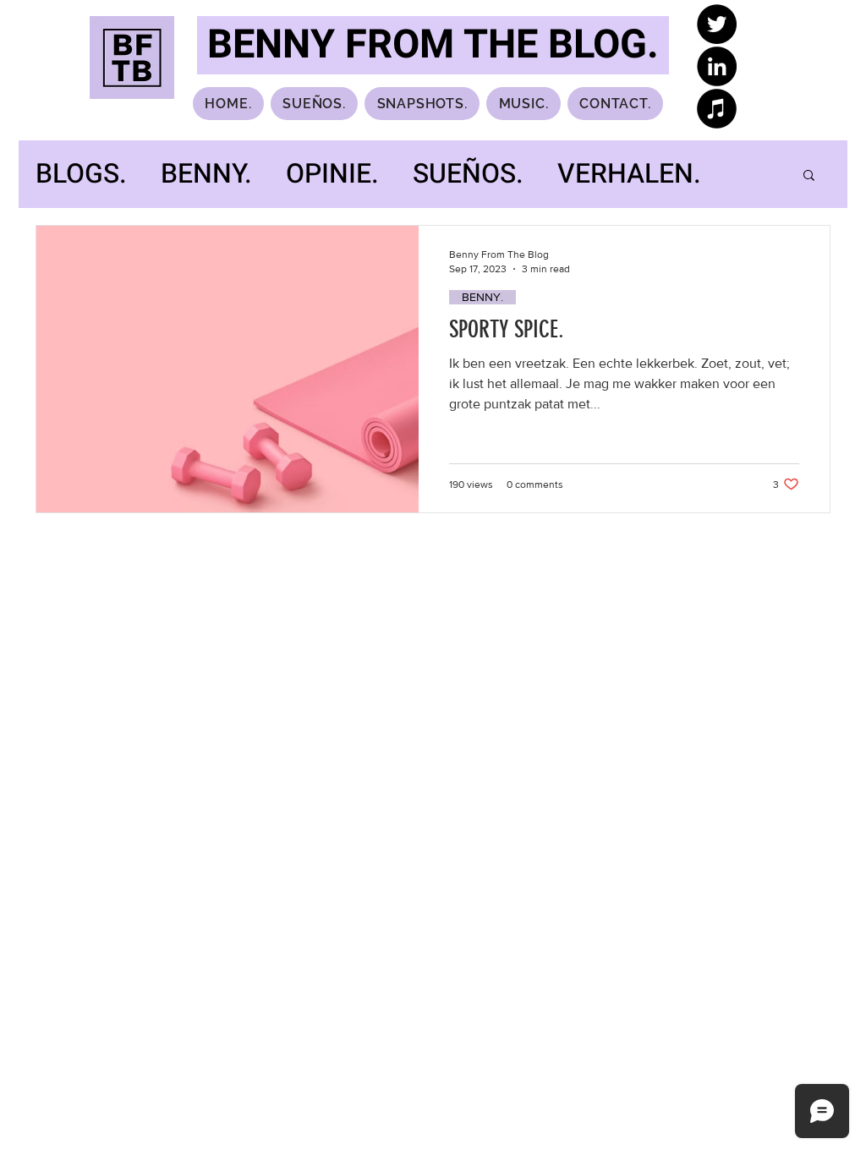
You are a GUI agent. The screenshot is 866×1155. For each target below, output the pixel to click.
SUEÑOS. (468, 174)
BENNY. (206, 174)
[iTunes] (717, 109)
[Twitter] (717, 24)
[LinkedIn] (717, 66)
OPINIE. (332, 174)
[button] (809, 176)
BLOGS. (81, 174)
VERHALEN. (629, 174)
